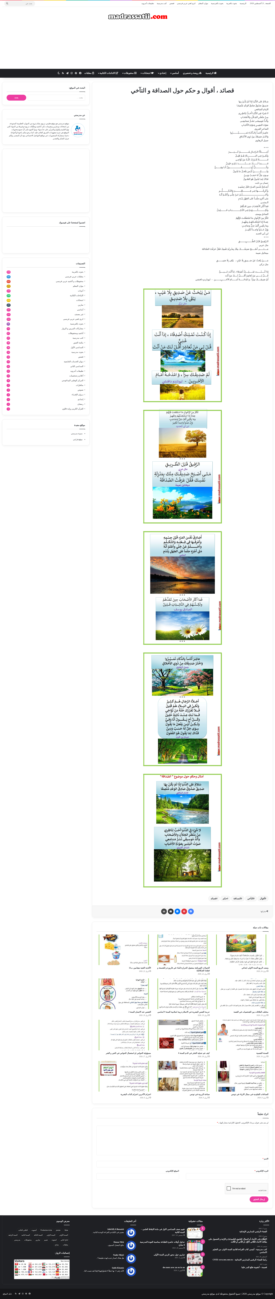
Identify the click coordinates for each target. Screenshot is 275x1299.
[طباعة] (164, 911)
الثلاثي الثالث (23, 1230)
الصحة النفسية (262, 1053)
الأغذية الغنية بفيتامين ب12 (140, 968)
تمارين (80, 305)
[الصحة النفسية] (241, 1035)
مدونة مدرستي (76, 433)
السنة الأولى (63, 1235)
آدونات (80, 291)
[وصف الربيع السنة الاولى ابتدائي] (241, 949)
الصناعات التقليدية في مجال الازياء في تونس (249, 1094)
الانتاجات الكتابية (108, 73)
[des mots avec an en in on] (195, 1271)
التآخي (250, 898)
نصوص (80, 390)
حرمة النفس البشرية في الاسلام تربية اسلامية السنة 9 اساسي (183, 1012)
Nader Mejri (118, 1255)
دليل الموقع (7, 1294)
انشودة (54, 1240)
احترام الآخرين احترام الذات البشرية (136, 1094)
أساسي (175, 73)
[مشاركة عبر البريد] (171, 911)
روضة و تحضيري (191, 73)
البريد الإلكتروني (261, 1171)
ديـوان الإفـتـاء (77, 395)
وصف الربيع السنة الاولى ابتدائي (255, 968)
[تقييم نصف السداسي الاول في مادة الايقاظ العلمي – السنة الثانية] (195, 1233)
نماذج (57, 1245)
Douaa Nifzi (119, 1242)
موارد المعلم (203, 3)
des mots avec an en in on (174, 1267)
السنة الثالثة (38, 1235)
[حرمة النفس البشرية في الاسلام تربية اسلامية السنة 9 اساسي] (182, 993)
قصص (171, 3)
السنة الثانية (25, 1235)
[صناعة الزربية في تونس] (182, 1076)
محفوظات (129, 73)
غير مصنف (78, 314)
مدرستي (17, 1240)
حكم (225, 898)
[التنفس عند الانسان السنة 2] (124, 993)
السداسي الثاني (76, 366)
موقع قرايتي (77, 439)
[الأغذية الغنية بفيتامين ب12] (124, 949)
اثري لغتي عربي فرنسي (186, 3)
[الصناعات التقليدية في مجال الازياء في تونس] (241, 1076)
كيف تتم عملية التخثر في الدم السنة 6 (194, 1053)
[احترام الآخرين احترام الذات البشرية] (124, 1076)
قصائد (213, 898)
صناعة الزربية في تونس (200, 1094)
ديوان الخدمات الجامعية (73, 362)
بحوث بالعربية (231, 3)
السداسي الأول (77, 347)
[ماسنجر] (177, 911)
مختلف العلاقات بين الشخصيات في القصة (251, 1012)
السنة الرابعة (12, 1235)
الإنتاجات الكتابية (76, 295)
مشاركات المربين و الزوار (72, 328)
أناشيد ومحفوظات (75, 333)
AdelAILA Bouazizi (115, 1229)
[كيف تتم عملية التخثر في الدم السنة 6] (182, 1035)
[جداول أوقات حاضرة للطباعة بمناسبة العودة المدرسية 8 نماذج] (195, 1245)
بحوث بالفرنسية (217, 3)
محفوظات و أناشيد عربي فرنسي (69, 281)
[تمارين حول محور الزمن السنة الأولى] (195, 1258)
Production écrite (46, 1230)
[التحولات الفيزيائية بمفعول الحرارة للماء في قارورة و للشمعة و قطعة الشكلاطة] (182, 949)
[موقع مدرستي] (137, 16)
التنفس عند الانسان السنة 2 (139, 1012)
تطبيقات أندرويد (148, 3)
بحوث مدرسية (77, 352)
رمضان (80, 404)
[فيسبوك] (191, 911)
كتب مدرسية (162, 3)
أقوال (262, 898)
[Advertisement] (137, 46)
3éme (66, 1230)
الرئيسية (243, 3)
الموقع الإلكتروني (172, 1171)
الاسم (265, 1159)
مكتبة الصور (78, 343)
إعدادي (163, 73)
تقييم (46, 1240)
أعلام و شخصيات (76, 376)
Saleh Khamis (118, 1268)
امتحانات (146, 73)
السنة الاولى (51, 1235)
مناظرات (79, 385)
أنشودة (34, 1230)
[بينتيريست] (184, 911)
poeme (58, 1230)
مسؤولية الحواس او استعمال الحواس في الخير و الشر (128, 1053)
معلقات (88, 73)
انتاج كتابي (64, 1240)
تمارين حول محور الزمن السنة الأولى (169, 1255)
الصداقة (237, 898)
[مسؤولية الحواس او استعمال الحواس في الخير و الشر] (124, 1035)
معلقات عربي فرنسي (74, 277)
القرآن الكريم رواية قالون (72, 409)
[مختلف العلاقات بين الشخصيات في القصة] (241, 993)
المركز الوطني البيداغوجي (72, 380)
